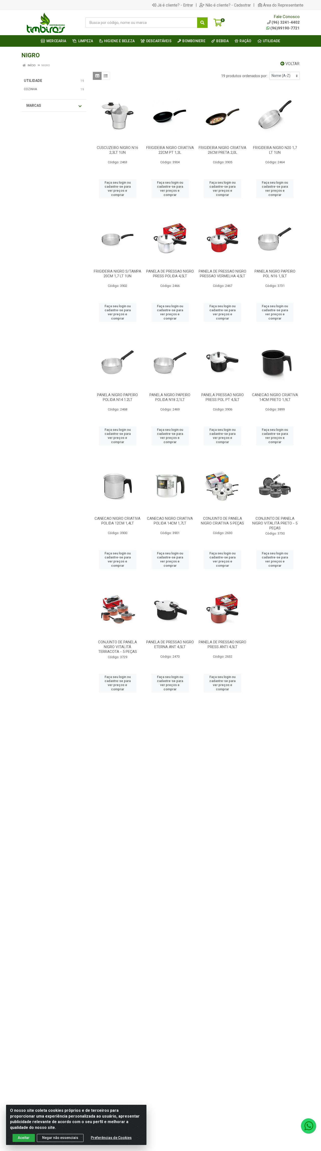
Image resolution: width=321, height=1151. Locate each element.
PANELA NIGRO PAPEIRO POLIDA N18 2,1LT (169, 397)
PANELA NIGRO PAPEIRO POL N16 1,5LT (275, 273)
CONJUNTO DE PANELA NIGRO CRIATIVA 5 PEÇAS (222, 521)
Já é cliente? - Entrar (175, 5)
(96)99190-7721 (285, 28)
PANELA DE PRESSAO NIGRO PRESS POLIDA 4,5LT (170, 273)
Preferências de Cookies (111, 1138)
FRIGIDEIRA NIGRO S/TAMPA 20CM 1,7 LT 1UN (117, 273)
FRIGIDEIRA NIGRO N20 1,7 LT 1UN (275, 150)
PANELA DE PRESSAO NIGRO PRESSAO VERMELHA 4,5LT (222, 273)
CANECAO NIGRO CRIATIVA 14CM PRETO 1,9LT (275, 397)
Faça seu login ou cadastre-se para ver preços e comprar (118, 189)
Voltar (291, 63)
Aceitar (24, 1138)
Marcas (33, 105)
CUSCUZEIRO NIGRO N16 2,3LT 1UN (117, 150)
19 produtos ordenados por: (244, 76)
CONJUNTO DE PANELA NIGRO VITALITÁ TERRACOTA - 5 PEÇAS (117, 647)
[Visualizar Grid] (97, 76)
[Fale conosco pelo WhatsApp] (308, 1125)
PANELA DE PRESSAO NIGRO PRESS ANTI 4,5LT (222, 644)
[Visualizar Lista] (105, 76)
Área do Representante (283, 5)
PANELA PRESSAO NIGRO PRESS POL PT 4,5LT (222, 397)
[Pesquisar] (202, 22)
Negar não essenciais (60, 1138)
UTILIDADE (33, 81)
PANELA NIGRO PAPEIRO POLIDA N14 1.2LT (117, 397)
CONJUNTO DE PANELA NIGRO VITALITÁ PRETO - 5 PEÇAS (274, 523)
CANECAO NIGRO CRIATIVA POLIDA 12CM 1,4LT (117, 521)
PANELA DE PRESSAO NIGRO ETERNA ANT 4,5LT (170, 644)
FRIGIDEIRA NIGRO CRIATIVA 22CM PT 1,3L (170, 150)
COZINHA (30, 89)
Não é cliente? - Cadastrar (228, 5)
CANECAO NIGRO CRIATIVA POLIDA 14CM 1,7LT (170, 521)
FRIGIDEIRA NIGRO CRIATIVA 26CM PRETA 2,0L (222, 150)
